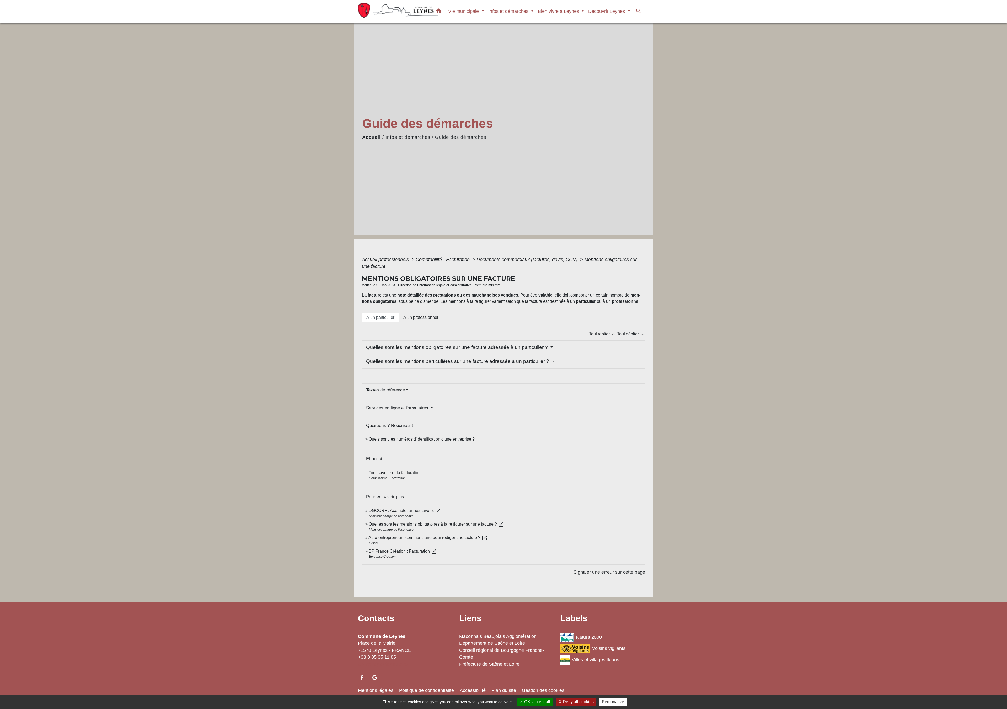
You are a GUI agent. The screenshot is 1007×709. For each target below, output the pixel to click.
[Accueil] (391, 12)
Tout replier (602, 334)
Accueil (371, 137)
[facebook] (364, 677)
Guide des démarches (460, 137)
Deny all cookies (578, 702)
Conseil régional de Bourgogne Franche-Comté (501, 654)
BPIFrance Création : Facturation (403, 551)
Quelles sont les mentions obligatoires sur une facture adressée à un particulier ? (457, 347)
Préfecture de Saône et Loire (489, 664)
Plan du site (503, 690)
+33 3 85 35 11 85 (377, 657)
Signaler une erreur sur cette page (609, 572)
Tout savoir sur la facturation (395, 472)
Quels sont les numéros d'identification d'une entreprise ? (422, 439)
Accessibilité (473, 690)
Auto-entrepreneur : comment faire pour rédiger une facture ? (428, 537)
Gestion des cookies (543, 690)
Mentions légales (375, 690)
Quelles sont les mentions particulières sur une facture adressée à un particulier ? (458, 361)
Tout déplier (631, 334)
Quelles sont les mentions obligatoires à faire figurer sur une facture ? (436, 524)
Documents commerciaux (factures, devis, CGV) (527, 259)
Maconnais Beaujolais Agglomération (498, 636)
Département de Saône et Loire (492, 643)
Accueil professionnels (386, 259)
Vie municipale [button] (464, 11)
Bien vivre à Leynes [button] (559, 11)
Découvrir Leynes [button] (607, 11)
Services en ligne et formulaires (398, 407)
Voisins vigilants (608, 648)
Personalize (613, 702)
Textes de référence (385, 390)
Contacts (376, 618)
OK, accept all (536, 702)
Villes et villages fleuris (595, 659)
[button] (438, 12)
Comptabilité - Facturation (443, 259)
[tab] (380, 317)
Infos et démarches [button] (509, 11)
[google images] (377, 677)
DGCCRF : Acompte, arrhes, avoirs (405, 510)
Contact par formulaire (383, 664)
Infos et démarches (407, 137)
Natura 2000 (589, 637)
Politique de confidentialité (426, 690)
